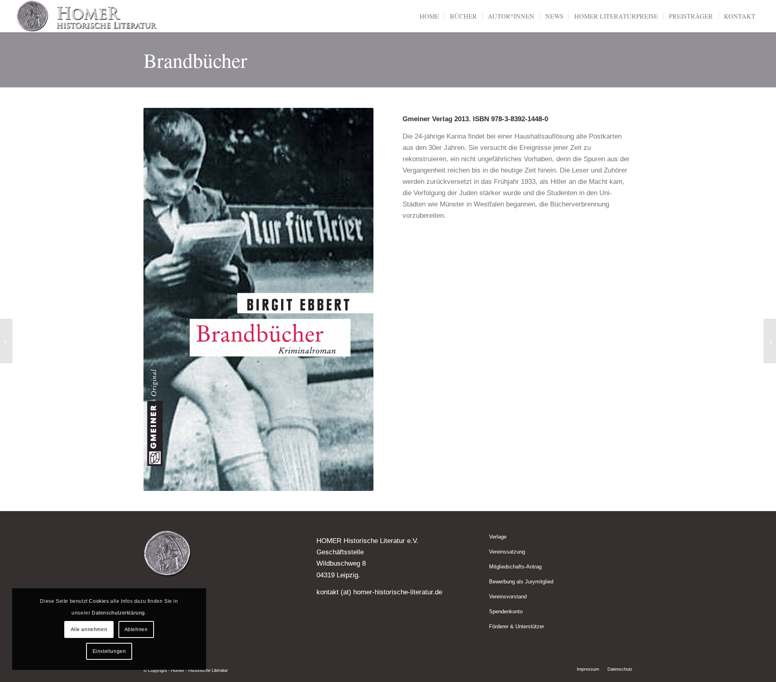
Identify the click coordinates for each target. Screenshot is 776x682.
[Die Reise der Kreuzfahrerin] (769, 341)
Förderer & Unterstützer (516, 626)
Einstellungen (109, 651)
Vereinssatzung (507, 552)
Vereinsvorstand (508, 597)
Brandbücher (195, 60)
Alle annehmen (89, 629)
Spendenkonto (506, 611)
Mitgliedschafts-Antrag (515, 567)
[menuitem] (429, 16)
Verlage (497, 537)
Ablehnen (136, 629)
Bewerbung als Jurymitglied (521, 582)
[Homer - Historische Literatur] (86, 16)
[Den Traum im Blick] (6, 341)
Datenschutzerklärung (118, 613)
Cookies (99, 601)
